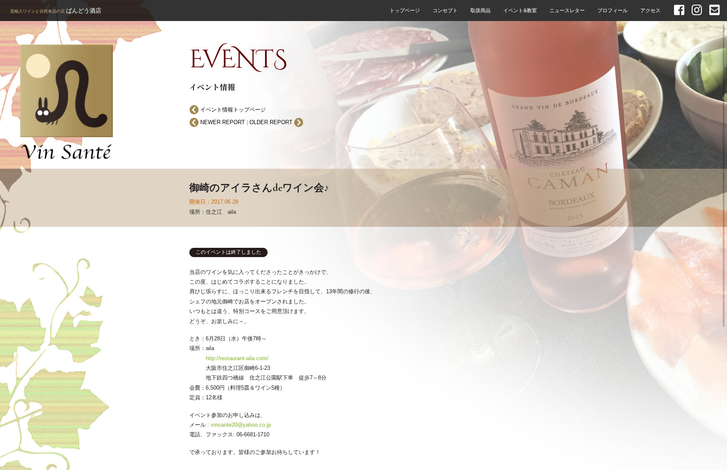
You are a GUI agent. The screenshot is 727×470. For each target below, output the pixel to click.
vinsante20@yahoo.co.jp (241, 425)
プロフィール (612, 10)
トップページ (405, 10)
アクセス (650, 10)
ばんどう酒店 (55, 10)
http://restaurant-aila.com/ (237, 358)
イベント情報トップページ (232, 109)
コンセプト (445, 10)
